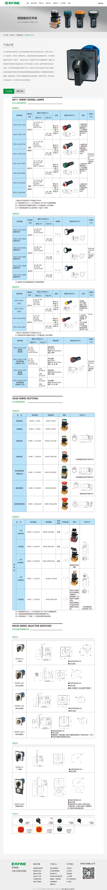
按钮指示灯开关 (29, 35)
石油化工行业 (37, 876)
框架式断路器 (54, 868)
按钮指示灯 (20, 35)
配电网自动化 (37, 871)
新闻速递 (69, 873)
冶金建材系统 (37, 879)
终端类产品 (53, 873)
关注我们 (69, 871)
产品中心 (41, 3)
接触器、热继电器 (55, 879)
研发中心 (48, 3)
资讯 (69, 3)
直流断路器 (53, 881)
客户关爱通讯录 (71, 879)
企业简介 (69, 868)
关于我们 (63, 3)
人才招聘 (69, 876)
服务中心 (56, 3)
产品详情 (8, 91)
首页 (27, 3)
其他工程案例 (37, 881)
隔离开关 (52, 884)
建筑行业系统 (37, 873)
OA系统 (69, 881)
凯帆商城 (100, 3)
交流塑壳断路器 (54, 871)
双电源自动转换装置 (56, 876)
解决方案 (34, 3)
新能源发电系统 (38, 868)
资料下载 (19, 91)
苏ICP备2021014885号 (68, 889)
